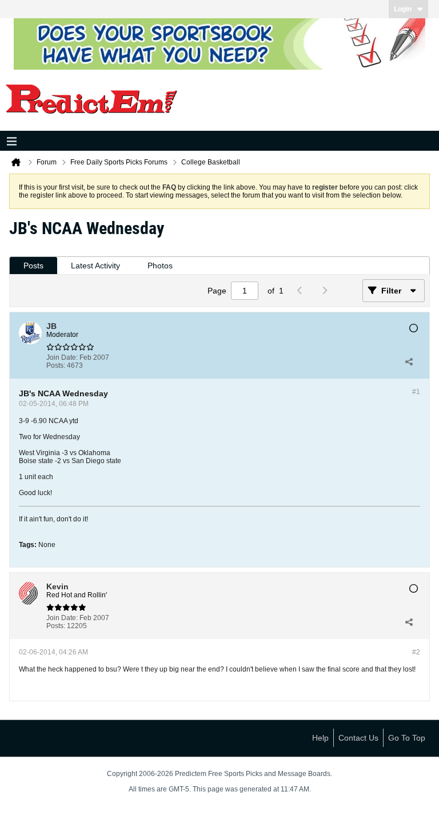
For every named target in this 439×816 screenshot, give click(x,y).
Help (320, 737)
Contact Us (358, 737)
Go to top (406, 737)
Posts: (55, 365)
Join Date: (62, 357)
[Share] (408, 361)
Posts (33, 265)
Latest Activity (95, 265)
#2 (416, 652)
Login (403, 9)
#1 (416, 392)
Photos (160, 265)
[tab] (33, 266)
